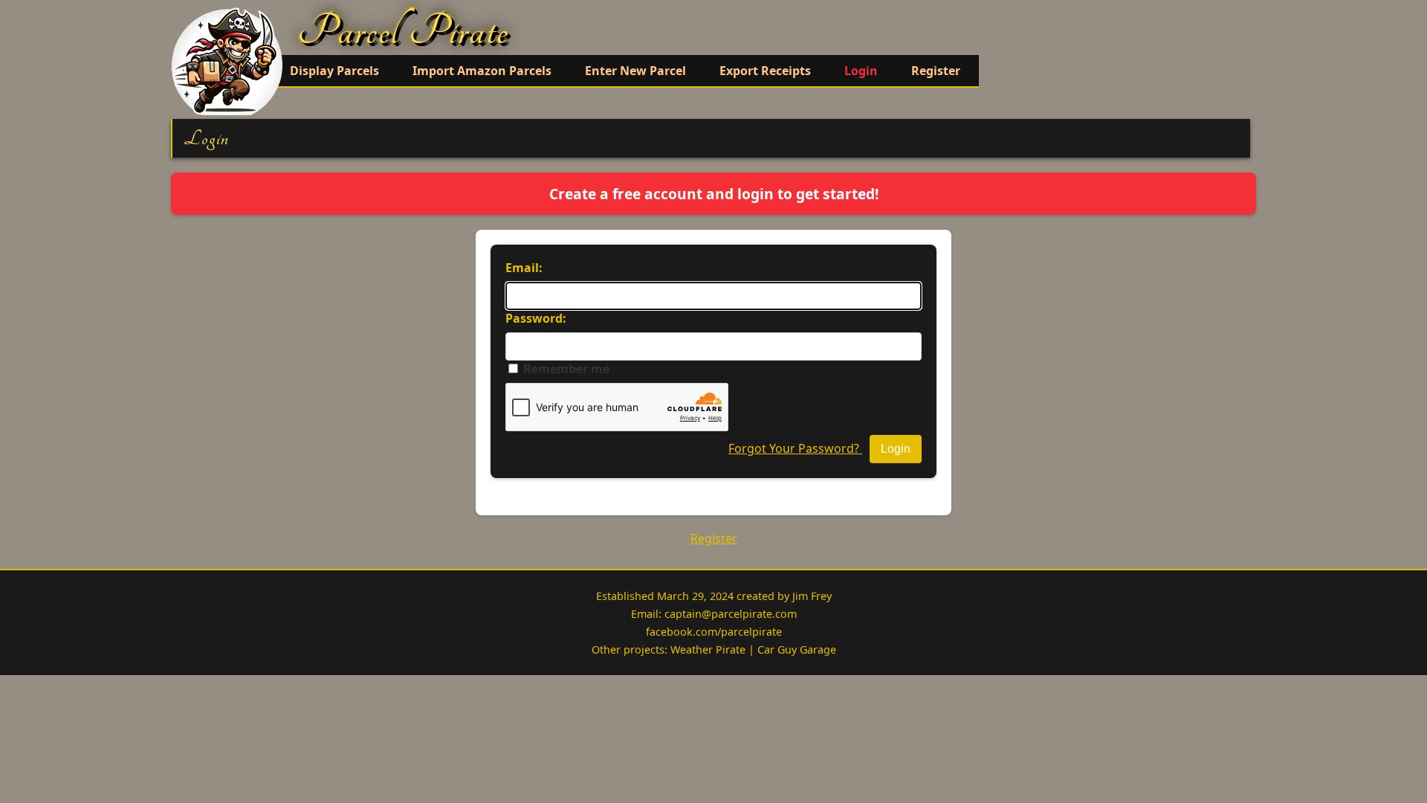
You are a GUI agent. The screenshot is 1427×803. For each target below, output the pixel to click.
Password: (535, 318)
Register (935, 70)
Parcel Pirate (403, 31)
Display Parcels (334, 70)
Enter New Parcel (635, 70)
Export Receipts (765, 70)
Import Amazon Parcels (481, 70)
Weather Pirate (707, 649)
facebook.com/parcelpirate (714, 632)
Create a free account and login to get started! (713, 194)
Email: (524, 267)
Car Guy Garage (796, 649)
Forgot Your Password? (795, 448)
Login (861, 70)
